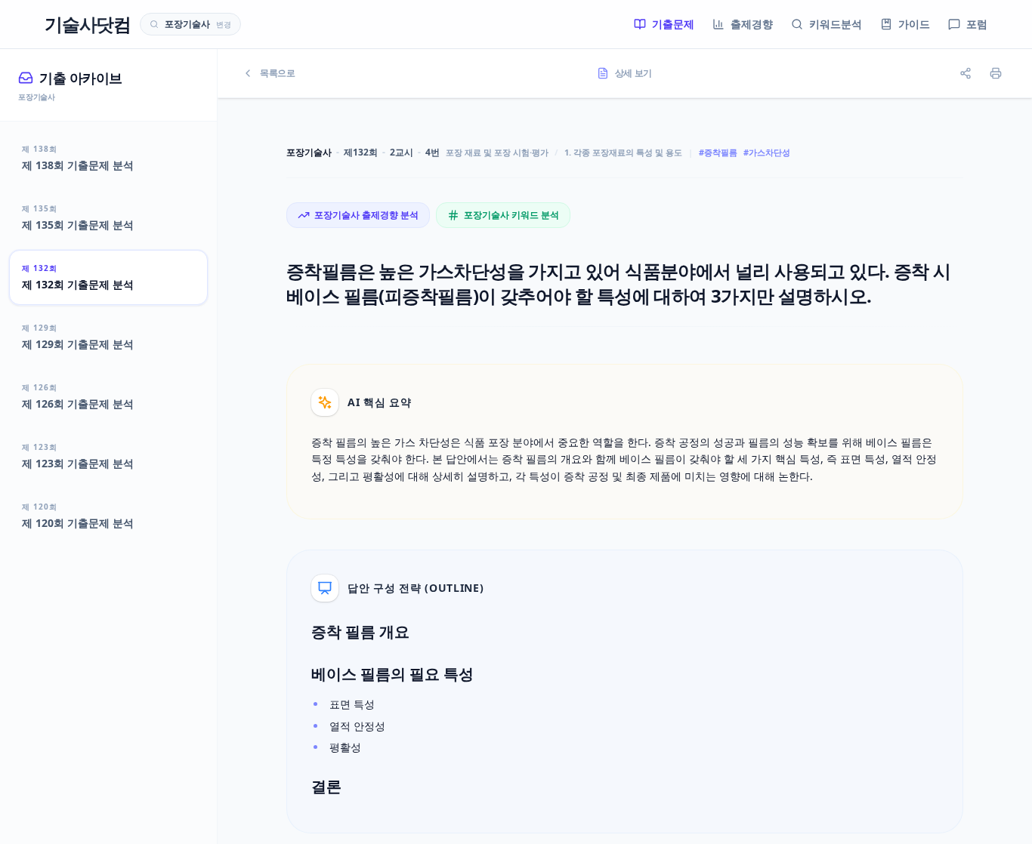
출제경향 (752, 24)
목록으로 (277, 73)
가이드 (914, 24)
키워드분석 (835, 24)
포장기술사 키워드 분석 (511, 214)
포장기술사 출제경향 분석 (366, 214)
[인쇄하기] (996, 73)
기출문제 (673, 24)
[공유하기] (965, 73)
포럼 (976, 24)
